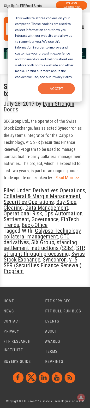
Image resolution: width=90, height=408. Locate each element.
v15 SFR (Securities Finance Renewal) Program (43, 265)
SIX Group (42, 242)
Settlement (16, 219)
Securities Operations (29, 202)
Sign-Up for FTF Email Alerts (23, 6)
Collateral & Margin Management (42, 196)
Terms (51, 351)
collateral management (31, 236)
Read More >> (67, 177)
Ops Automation (63, 213)
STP (80, 248)
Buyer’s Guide (17, 361)
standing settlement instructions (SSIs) (40, 245)
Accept (56, 88)
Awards (52, 341)
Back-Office (35, 225)
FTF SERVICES (58, 301)
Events (52, 321)
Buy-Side (66, 202)
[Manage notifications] (81, 397)
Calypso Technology (58, 230)
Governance (45, 219)
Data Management (46, 207)
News (9, 311)
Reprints (54, 361)
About (51, 331)
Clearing (13, 207)
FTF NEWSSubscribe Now (72, 5)
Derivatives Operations (59, 190)
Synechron (55, 259)
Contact (12, 321)
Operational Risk (23, 213)
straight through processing (36, 253)
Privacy (11, 331)
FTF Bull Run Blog (63, 311)
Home (9, 301)
